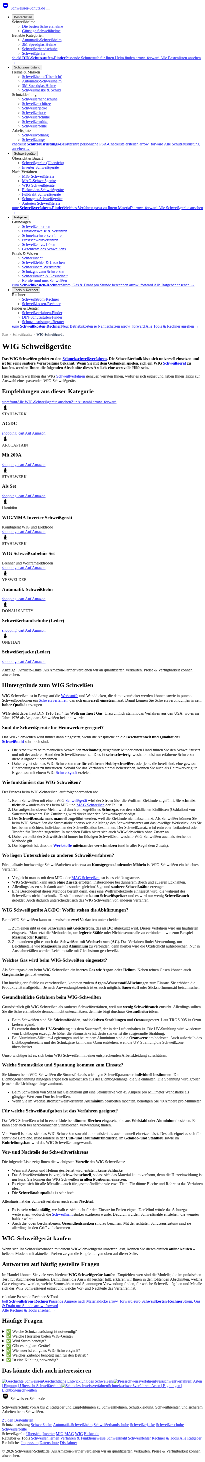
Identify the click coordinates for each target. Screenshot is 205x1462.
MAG (69, 1434)
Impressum (29, 1443)
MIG (60, 1434)
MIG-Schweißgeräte (38, 176)
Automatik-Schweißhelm (42, 40)
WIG (79, 1434)
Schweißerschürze (36, 103)
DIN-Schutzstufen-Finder (42, 317)
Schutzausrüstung (27, 67)
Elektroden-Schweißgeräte (43, 190)
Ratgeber (20, 217)
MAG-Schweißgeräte (39, 181)
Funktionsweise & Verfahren (44, 231)
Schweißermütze (35, 121)
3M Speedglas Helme (39, 44)
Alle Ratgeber (191, 1438)
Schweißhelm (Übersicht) (42, 76)
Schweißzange (33, 139)
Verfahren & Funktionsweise (83, 1438)
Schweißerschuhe (36, 117)
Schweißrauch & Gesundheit (45, 276)
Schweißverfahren (70, 376)
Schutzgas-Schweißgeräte (42, 199)
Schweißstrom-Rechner (40, 299)
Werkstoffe (69, 696)
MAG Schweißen (90, 805)
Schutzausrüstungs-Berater (43, 322)
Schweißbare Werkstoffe (41, 267)
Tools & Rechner (26, 290)
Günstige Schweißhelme (41, 31)
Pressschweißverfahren (40, 240)
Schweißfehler (139, 1438)
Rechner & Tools (165, 1438)
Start (5, 334)
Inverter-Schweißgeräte (40, 167)
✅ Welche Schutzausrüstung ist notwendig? (41, 1331)
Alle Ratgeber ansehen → (174, 285)
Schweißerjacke (34, 108)
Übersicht (34, 1434)
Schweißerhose (34, 112)
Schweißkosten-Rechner (41, 304)
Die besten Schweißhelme (42, 26)
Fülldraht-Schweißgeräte (41, 194)
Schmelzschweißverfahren (43, 235)
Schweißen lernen (36, 226)
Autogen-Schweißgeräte (41, 203)
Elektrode (91, 1434)
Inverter (48, 1434)
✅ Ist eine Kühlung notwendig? (32, 1360)
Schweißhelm (41, 1425)
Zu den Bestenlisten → (20, 1420)
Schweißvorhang (35, 135)
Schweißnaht (32, 258)
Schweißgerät (174, 363)
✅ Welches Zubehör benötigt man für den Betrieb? (47, 1355)
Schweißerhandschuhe (40, 49)
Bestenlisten (23, 17)
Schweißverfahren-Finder (42, 313)
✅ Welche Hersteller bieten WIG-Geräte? (39, 1336)
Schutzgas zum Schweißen (43, 271)
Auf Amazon (24, 433)
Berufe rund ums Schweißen (44, 280)
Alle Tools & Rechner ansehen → (172, 326)
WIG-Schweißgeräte (38, 185)
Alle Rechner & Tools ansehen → (29, 1310)
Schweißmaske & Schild (41, 90)
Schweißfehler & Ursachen (43, 262)
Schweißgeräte (33, 53)
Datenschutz (49, 1443)
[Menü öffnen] (48, 9)
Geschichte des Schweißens (44, 249)
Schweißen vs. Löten (38, 244)
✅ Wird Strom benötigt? (26, 1341)
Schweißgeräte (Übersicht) (43, 163)
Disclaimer (68, 1443)
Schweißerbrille (34, 126)
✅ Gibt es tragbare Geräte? (28, 1346)
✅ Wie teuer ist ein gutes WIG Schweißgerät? (43, 1350)
